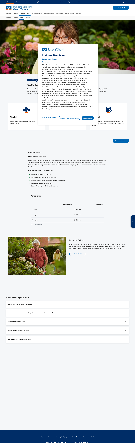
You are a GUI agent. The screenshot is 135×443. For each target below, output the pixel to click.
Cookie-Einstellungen (49, 118)
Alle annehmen (87, 118)
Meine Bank (48, 2)
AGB (83, 437)
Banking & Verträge (65, 2)
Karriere (56, 2)
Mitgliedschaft (39, 2)
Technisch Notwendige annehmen (69, 118)
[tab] (12, 14)
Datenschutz (51, 437)
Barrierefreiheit (90, 437)
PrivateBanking (29, 2)
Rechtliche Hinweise (75, 437)
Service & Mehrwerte (78, 2)
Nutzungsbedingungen (62, 437)
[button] (67, 304)
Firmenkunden (19, 2)
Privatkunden (9, 2)
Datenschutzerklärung (49, 59)
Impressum (44, 437)
